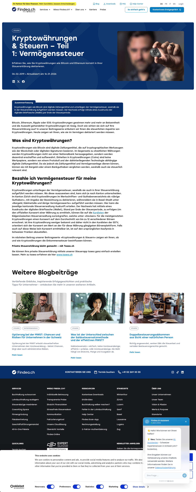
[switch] (76, 487)
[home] (23, 9)
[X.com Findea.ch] (18, 81)
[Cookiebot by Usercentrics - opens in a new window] (17, 487)
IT (170, 4)
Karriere (93, 10)
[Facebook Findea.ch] (23, 81)
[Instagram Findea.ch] (172, 372)
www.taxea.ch (65, 254)
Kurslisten (98, 212)
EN (174, 4)
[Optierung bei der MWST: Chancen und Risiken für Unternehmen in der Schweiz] (39, 324)
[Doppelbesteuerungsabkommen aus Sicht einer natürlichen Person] (157, 323)
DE (161, 4)
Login (181, 4)
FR (166, 4)
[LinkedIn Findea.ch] (13, 81)
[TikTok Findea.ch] (177, 372)
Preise (103, 10)
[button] (45, 10)
